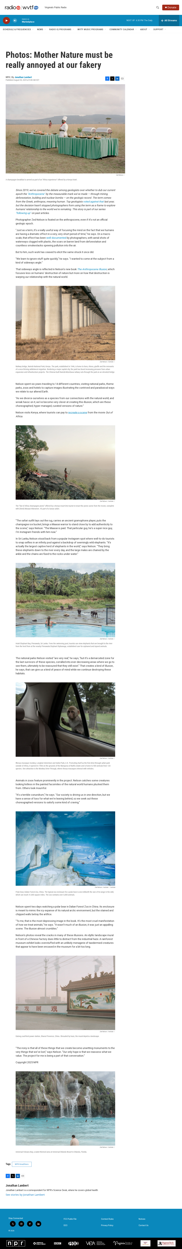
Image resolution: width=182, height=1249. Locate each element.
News (40, 29)
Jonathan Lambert (23, 77)
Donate (171, 7)
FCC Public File (70, 1219)
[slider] (19, 20)
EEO (65, 1225)
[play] (6, 20)
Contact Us (143, 1225)
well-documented (56, 237)
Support (158, 29)
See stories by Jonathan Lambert (25, 1194)
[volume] (15, 20)
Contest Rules (107, 1219)
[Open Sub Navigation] (33, 29)
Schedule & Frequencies (17, 29)
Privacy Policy (107, 1225)
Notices (142, 1219)
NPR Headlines (22, 1164)
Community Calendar (121, 29)
